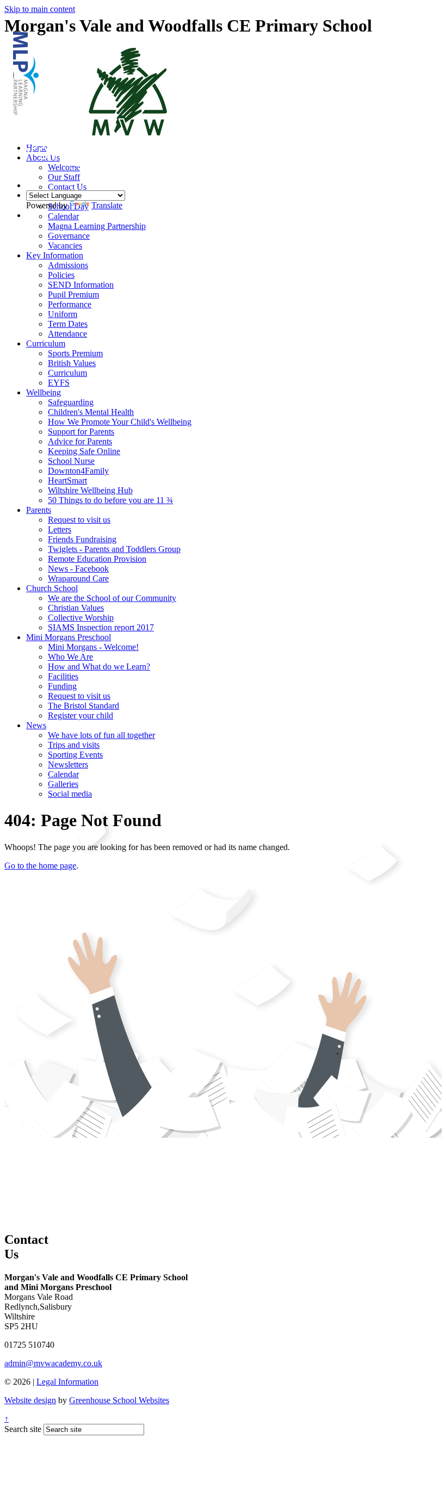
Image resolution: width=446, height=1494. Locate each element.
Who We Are (70, 656)
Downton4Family (78, 470)
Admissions (68, 265)
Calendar (63, 774)
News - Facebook (78, 568)
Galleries (63, 784)
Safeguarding (71, 402)
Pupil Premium (73, 294)
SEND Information (81, 284)
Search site (22, 1429)
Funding (62, 686)
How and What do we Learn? (99, 666)
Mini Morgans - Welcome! (93, 647)
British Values (72, 363)
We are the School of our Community (112, 598)
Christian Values (76, 607)
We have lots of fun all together (101, 735)
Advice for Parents (80, 441)
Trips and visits (74, 744)
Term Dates (68, 323)
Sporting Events (75, 754)
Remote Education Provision (97, 558)
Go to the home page (40, 865)
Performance (69, 304)
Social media (70, 793)
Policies (61, 275)
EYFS (59, 382)
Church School (52, 588)
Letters (59, 529)
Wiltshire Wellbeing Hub (90, 490)
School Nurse (71, 461)
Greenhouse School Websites (119, 1400)
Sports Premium (75, 353)
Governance (69, 235)
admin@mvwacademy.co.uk (53, 1363)
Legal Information (67, 1381)
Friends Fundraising (82, 539)
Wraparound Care (78, 578)
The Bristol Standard (83, 705)
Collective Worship (81, 617)
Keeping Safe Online (84, 451)
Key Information (54, 255)
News (36, 725)
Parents (38, 509)
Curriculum (45, 343)
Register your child (80, 715)
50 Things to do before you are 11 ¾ (110, 500)
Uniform (62, 314)
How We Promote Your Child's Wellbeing (119, 421)
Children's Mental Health (91, 412)
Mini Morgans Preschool (68, 637)
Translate (106, 205)
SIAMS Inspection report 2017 (101, 627)
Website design (30, 1400)
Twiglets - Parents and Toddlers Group (114, 549)
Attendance (67, 333)
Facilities (63, 676)
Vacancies (65, 245)
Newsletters (68, 764)
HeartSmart (67, 480)
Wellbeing (43, 392)
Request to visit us (79, 519)
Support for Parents (81, 431)
